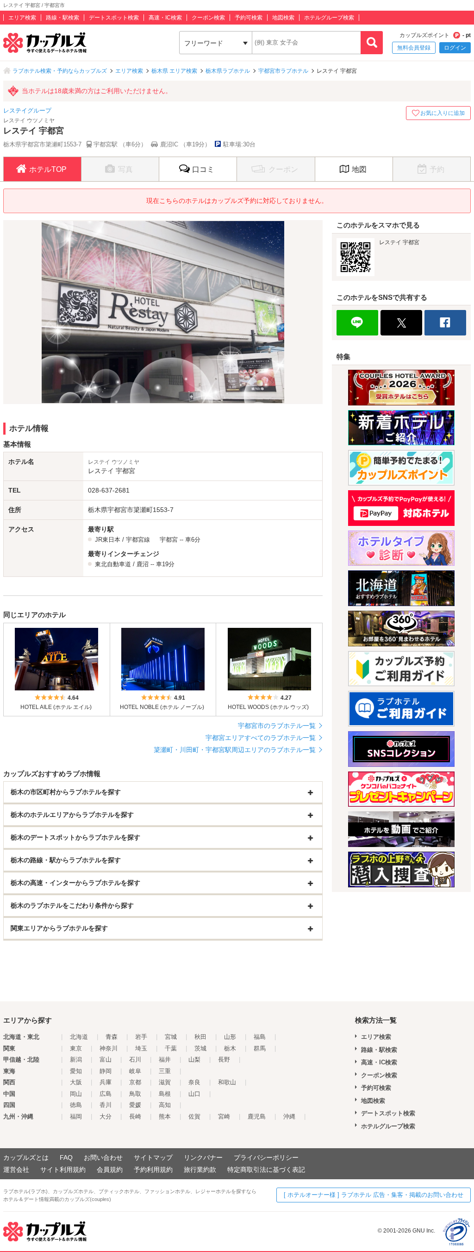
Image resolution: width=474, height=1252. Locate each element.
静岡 (106, 1071)
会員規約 (110, 1169)
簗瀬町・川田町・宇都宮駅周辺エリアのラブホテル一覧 (235, 749)
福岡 (76, 1116)
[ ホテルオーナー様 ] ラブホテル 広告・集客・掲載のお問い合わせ (373, 1194)
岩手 (141, 1036)
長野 (224, 1059)
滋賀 (165, 1082)
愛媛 (135, 1104)
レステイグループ (27, 110)
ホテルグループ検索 (329, 17)
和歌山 (227, 1082)
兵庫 (106, 1082)
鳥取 (135, 1093)
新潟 (76, 1059)
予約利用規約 (153, 1169)
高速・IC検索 (165, 17)
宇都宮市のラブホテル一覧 (277, 725)
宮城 (171, 1036)
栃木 (230, 1048)
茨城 (200, 1048)
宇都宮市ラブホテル (283, 71)
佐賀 (194, 1116)
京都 (135, 1082)
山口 (194, 1093)
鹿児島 (257, 1116)
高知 (165, 1104)
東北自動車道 (113, 564)
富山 (106, 1059)
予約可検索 (248, 17)
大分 (106, 1116)
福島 (260, 1036)
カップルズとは (26, 1157)
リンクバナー (203, 1157)
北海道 (79, 1036)
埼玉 (141, 1048)
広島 (106, 1093)
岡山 (76, 1093)
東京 (76, 1048)
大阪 (76, 1082)
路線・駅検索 (62, 17)
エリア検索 (22, 17)
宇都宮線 (138, 539)
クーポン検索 (208, 17)
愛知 (76, 1071)
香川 (106, 1104)
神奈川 (109, 1048)
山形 (230, 1036)
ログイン (455, 47)
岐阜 (135, 1071)
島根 (165, 1093)
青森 (112, 1036)
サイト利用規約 (63, 1169)
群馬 (260, 1048)
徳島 (76, 1104)
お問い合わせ (103, 1157)
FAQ (66, 1157)
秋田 (200, 1036)
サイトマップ (153, 1157)
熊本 (165, 1116)
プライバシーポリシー (266, 1157)
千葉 (171, 1048)
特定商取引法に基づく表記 (266, 1169)
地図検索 (283, 17)
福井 (165, 1059)
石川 (135, 1059)
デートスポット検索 (114, 17)
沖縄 (289, 1116)
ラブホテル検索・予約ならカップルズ (59, 71)
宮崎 (224, 1116)
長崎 (135, 1116)
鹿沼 (143, 564)
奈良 (194, 1082)
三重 (165, 1071)
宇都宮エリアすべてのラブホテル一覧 (261, 737)
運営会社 (16, 1169)
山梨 (194, 1059)
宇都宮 (169, 539)
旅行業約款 (200, 1169)
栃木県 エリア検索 (174, 71)
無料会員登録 (413, 47)
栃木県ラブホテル (228, 71)
